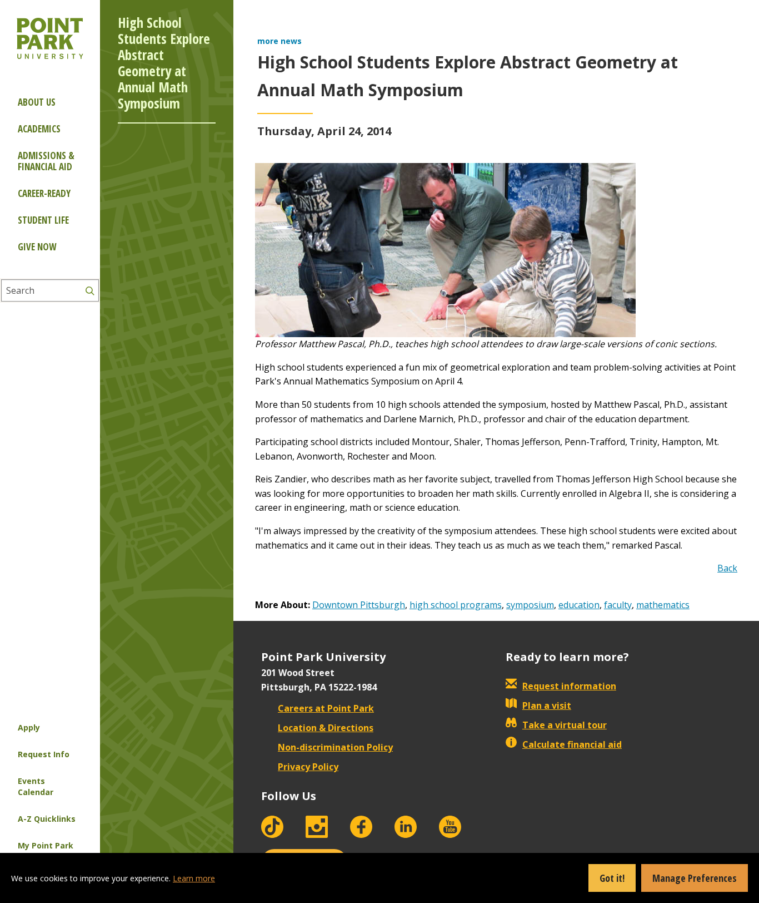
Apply (29, 727)
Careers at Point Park (326, 708)
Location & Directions (325, 728)
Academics (39, 128)
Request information (569, 686)
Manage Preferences (694, 878)
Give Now (37, 246)
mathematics (663, 605)
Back (727, 568)
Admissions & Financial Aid (46, 161)
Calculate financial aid (572, 744)
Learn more (194, 878)
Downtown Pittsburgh (358, 605)
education (579, 605)
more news (279, 41)
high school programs (456, 605)
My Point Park (45, 845)
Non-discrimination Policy (335, 747)
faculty (618, 605)
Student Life (43, 220)
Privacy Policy (308, 767)
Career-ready (44, 193)
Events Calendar (35, 786)
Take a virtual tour (564, 725)
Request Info (43, 754)
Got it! (612, 878)
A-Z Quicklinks (47, 818)
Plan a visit (546, 705)
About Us (37, 102)
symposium (530, 605)
